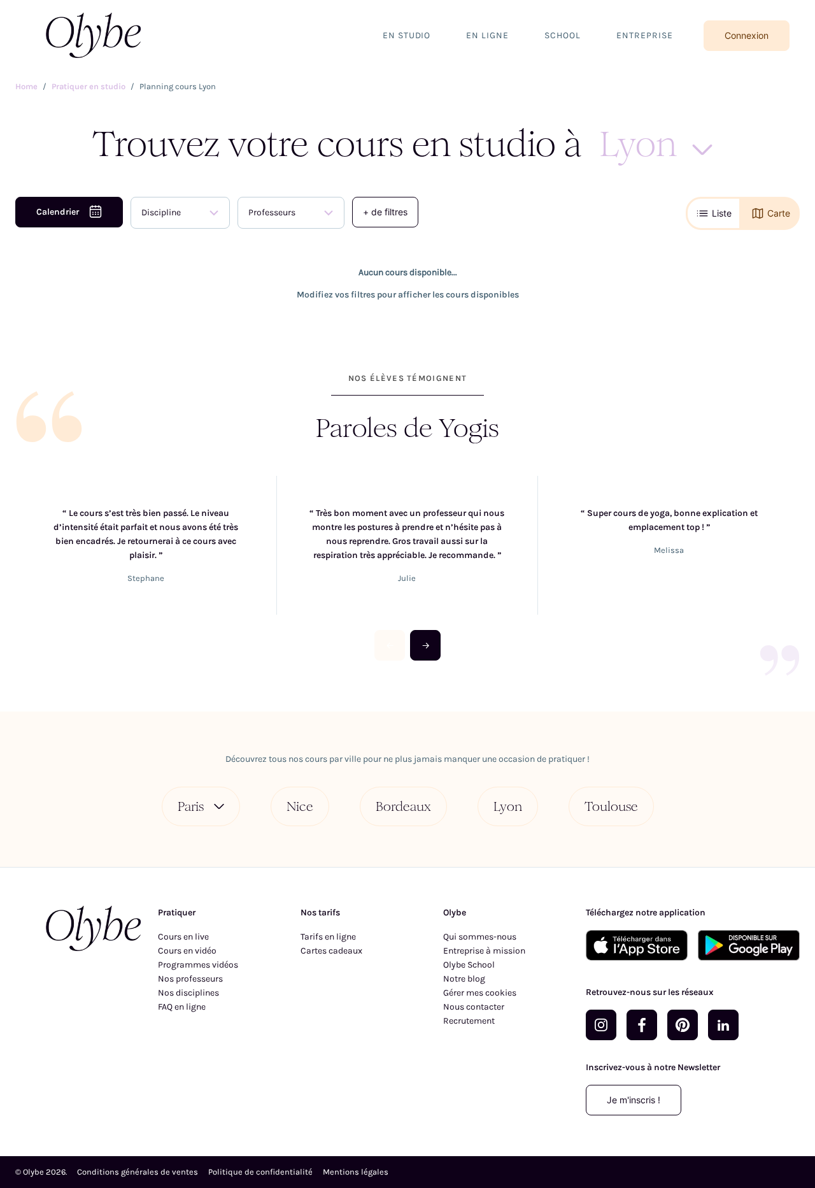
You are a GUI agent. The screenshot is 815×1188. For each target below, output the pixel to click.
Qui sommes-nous (479, 936)
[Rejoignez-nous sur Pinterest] (682, 1025)
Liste (722, 213)
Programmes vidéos (198, 964)
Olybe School (469, 964)
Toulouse (611, 806)
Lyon (507, 806)
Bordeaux (403, 806)
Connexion (747, 35)
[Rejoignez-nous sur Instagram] (601, 1025)
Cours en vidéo (187, 950)
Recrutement (469, 1020)
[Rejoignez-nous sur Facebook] (642, 1025)
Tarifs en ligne (328, 936)
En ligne (487, 35)
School (562, 35)
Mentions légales (355, 1172)
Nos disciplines (188, 992)
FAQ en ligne (182, 1006)
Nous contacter (473, 1006)
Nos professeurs (190, 978)
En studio (407, 35)
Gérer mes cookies (479, 992)
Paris (191, 806)
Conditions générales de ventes (137, 1172)
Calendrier (57, 211)
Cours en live (183, 936)
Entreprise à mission (484, 950)
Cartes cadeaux (331, 950)
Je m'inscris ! (633, 1099)
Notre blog (464, 978)
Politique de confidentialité (260, 1172)
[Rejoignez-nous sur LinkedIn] (723, 1025)
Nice (300, 806)
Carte (778, 213)
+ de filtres (385, 211)
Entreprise (644, 35)
